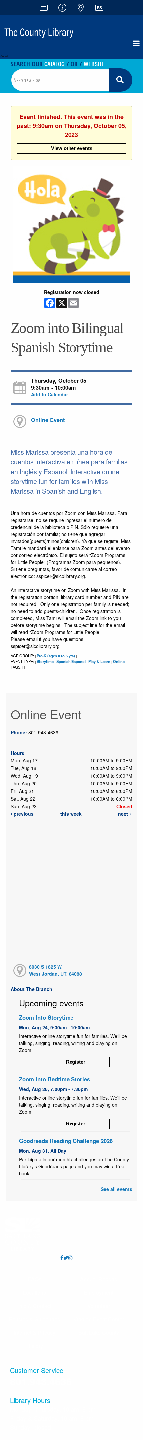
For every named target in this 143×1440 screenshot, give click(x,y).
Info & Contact (34, 1306)
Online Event (48, 420)
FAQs (34, 1279)
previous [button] (23, 813)
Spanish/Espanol (71, 661)
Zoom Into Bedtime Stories (54, 1079)
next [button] (123, 813)
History (34, 1346)
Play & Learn (99, 661)
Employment (98, 1292)
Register (75, 1062)
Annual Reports (98, 1279)
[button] (136, 43)
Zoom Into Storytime (46, 1017)
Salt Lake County (98, 1332)
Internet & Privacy (34, 1332)
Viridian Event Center (98, 1319)
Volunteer (98, 1306)
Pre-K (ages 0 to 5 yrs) (56, 655)
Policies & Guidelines (34, 1319)
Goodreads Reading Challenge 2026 (66, 1141)
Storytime (45, 661)
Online (119, 661)
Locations (34, 1292)
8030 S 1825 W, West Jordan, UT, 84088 (55, 970)
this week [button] (71, 813)
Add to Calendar (49, 394)
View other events (71, 148)
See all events (116, 1189)
